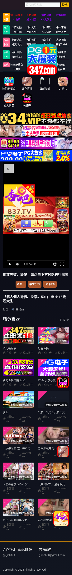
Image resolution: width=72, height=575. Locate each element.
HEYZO (32, 56)
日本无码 (31, 27)
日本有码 (46, 27)
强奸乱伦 (46, 39)
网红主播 (17, 52)
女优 (6, 64)
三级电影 (17, 31)
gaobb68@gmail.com (52, 555)
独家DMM (61, 44)
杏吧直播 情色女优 (14, 380)
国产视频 (17, 27)
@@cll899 (9, 555)
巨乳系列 (31, 31)
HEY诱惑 (46, 44)
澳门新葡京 (9, 348)
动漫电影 (61, 52)
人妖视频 (61, 39)
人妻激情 (46, 31)
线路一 (21, 284)
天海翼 (16, 69)
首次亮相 (31, 44)
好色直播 (43, 348)
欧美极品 (61, 31)
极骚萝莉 (17, 56)
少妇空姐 (50, 284)
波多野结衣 (16, 64)
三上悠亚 (31, 69)
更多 (62, 319)
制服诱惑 (17, 39)
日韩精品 (31, 52)
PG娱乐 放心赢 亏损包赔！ (54, 380)
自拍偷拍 (31, 39)
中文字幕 (61, 27)
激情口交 (46, 52)
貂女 (5, 412)
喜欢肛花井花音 (47, 448)
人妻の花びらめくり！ (16, 484)
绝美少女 (17, 44)
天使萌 (31, 64)
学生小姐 (34, 284)
